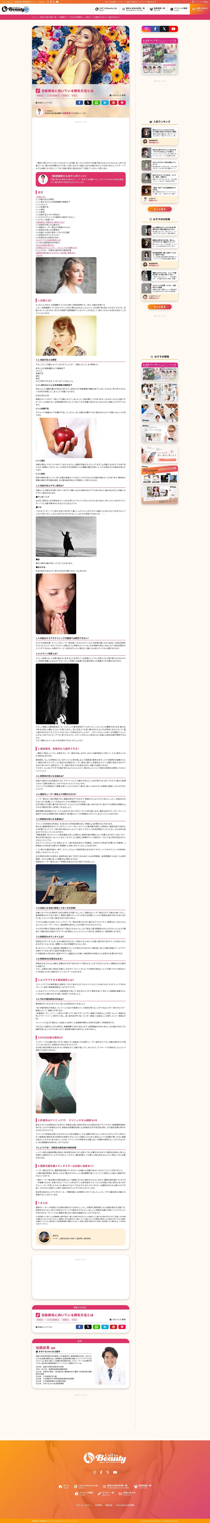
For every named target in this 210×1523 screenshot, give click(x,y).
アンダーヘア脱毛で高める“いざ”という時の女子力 (112, 2)
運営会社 (109, 1505)
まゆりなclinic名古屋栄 (49, 1351)
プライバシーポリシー (84, 1505)
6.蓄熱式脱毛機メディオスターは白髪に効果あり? (56, 252)
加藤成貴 (66, 113)
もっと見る (160, 209)
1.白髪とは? (41, 196)
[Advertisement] (81, 141)
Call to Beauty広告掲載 (125, 1505)
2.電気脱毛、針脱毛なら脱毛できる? (50, 222)
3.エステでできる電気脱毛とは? (48, 240)
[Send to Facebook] (79, 102)
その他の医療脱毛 (76, 17)
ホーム (34, 17)
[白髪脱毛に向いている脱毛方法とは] (105, 102)
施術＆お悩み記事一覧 (48, 17)
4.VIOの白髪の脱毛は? (45, 245)
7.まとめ (39, 255)
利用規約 (98, 1505)
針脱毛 (88, 17)
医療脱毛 (63, 17)
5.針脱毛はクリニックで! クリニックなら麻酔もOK (56, 247)
